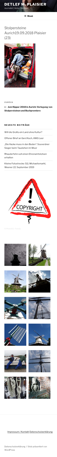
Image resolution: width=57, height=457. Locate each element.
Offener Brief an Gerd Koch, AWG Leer (24, 138)
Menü (30, 16)
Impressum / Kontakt (18, 431)
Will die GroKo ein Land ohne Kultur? (23, 132)
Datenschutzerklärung (41, 431)
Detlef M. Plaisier (25, 4)
